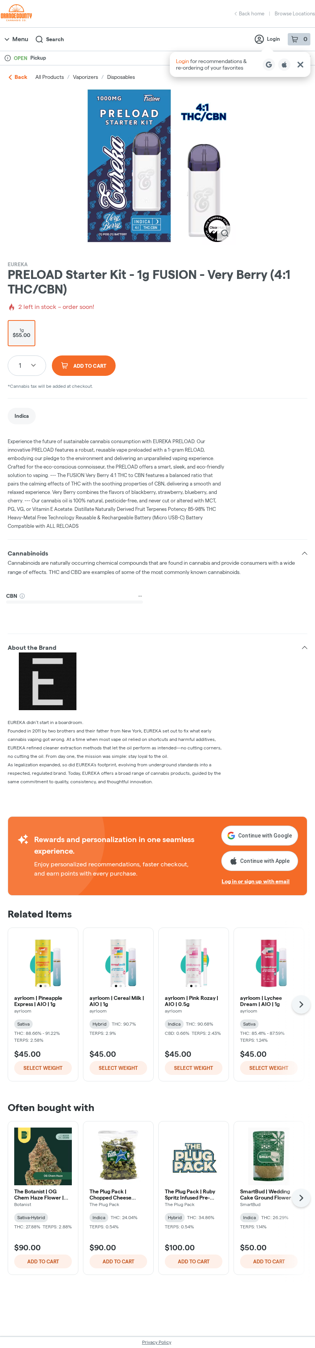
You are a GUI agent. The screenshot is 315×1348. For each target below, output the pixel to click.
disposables (121, 77)
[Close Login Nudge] (300, 64)
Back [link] (21, 77)
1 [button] (20, 365)
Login (273, 39)
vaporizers (85, 77)
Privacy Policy (156, 1342)
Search (55, 39)
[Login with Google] (269, 64)
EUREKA (18, 264)
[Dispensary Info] (8, 58)
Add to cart (43, 1261)
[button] (240, 64)
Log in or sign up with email (256, 881)
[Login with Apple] (284, 64)
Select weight (43, 1068)
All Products (49, 77)
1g (21, 332)
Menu (20, 39)
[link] (22, 416)
